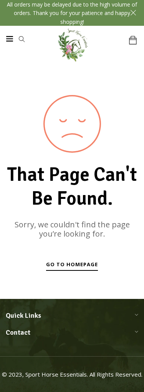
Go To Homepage (72, 264)
